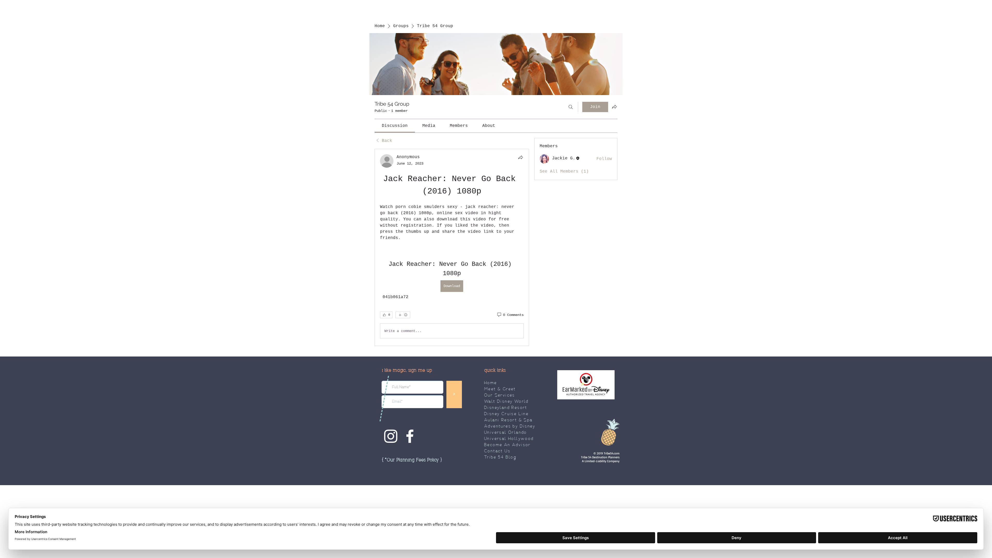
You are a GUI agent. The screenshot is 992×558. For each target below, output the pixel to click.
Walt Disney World (506, 402)
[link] (395, 125)
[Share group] (614, 107)
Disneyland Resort (505, 408)
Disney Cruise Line (506, 414)
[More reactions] (403, 315)
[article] (452, 247)
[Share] (520, 157)
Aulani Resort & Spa (508, 420)
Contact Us (497, 451)
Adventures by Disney (509, 426)
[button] (412, 460)
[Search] (571, 107)
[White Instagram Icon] (391, 436)
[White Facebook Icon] (410, 436)
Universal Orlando (505, 433)
